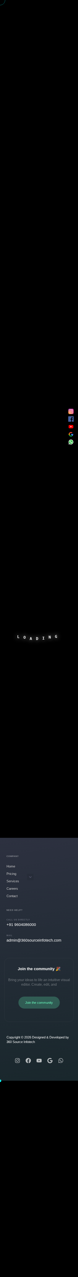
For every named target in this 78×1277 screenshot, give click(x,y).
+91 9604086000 (21, 924)
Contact (12, 896)
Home (10, 866)
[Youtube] (39, 1060)
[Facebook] (28, 1060)
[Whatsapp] (60, 1060)
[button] (30, 877)
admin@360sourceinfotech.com (33, 940)
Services (12, 881)
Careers (12, 888)
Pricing (11, 874)
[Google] (50, 1060)
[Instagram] (17, 1060)
